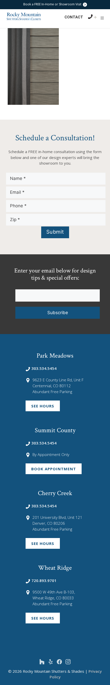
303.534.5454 (44, 368)
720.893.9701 (44, 580)
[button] (102, 18)
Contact (73, 17)
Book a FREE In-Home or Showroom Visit (52, 4)
